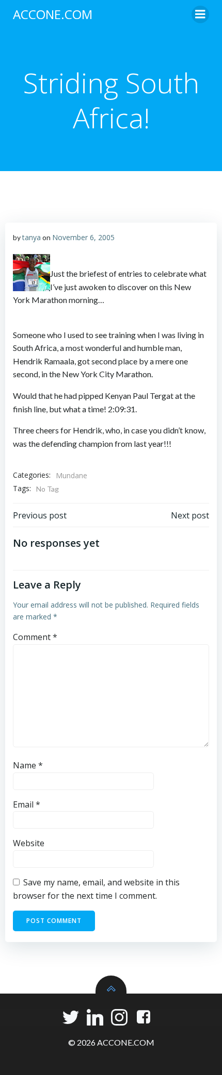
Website (28, 843)
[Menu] (200, 14)
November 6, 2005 (83, 237)
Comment (35, 637)
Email (26, 804)
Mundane (71, 475)
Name (28, 765)
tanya (31, 237)
